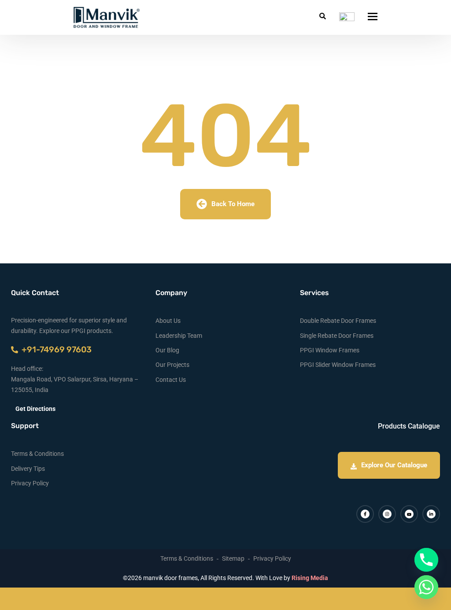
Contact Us (170, 379)
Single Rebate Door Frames (336, 335)
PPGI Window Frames (329, 350)
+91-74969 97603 (55, 349)
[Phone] (426, 560)
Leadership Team (178, 335)
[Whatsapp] (426, 587)
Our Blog (167, 350)
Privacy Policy (30, 483)
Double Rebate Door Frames (338, 320)
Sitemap (233, 558)
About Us (168, 320)
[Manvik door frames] (107, 17)
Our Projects (172, 364)
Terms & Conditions (37, 453)
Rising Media (310, 577)
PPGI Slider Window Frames (338, 364)
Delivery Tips (28, 468)
